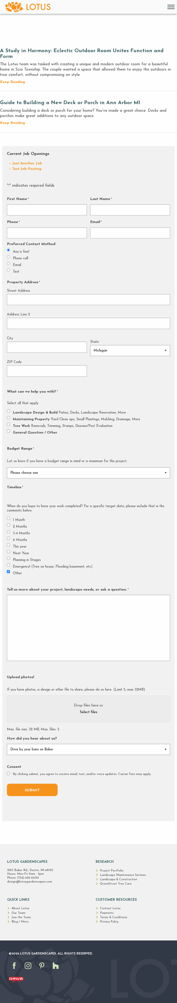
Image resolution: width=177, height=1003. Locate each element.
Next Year (21, 553)
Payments (107, 913)
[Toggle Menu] (171, 7)
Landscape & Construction (118, 879)
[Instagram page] (29, 970)
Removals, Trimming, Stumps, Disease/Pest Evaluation (62, 426)
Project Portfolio (112, 870)
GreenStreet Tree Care (116, 883)
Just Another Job (27, 163)
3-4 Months (21, 533)
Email (96, 222)
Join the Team (21, 917)
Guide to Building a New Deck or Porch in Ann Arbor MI (70, 103)
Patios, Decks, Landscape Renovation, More (69, 412)
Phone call (20, 258)
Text (16, 272)
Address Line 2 (18, 314)
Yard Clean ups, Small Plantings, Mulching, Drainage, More (76, 419)
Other (17, 573)
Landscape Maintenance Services (123, 875)
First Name (18, 199)
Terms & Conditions (113, 917)
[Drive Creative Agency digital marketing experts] (16, 979)
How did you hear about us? (32, 738)
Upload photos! (20, 677)
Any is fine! (21, 252)
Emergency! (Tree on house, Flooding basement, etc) (53, 567)
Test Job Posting (26, 169)
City (10, 338)
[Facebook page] (15, 970)
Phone (13, 222)
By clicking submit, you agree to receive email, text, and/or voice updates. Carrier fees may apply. (82, 774)
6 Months (20, 540)
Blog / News (20, 921)
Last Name (101, 199)
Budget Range (20, 449)
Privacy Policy (109, 921)
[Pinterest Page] (42, 970)
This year (20, 547)
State (94, 342)
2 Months (20, 527)
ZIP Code (14, 362)
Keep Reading (12, 82)
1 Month (19, 520)
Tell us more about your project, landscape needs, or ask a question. (68, 590)
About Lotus (20, 908)
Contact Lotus (110, 908)
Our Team (18, 913)
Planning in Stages (27, 560)
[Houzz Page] (56, 970)
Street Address (18, 291)
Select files (88, 712)
